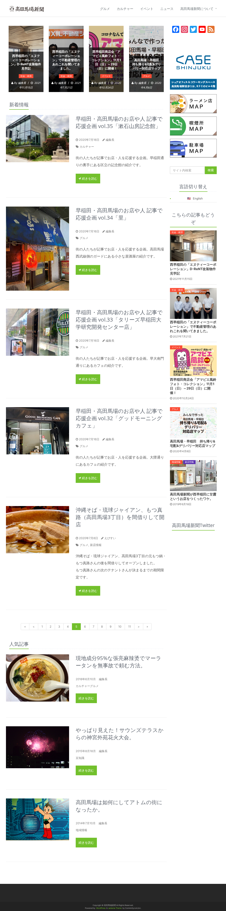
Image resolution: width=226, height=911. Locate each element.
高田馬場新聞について (196, 9)
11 (129, 626)
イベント (146, 9)
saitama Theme (115, 908)
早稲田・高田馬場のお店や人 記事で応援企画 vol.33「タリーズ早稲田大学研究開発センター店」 (119, 319)
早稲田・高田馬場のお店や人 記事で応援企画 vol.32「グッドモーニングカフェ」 (119, 418)
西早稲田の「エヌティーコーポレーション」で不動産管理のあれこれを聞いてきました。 (66, 60)
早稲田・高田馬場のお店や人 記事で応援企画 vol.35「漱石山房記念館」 (119, 122)
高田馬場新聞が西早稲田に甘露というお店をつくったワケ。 (193, 496)
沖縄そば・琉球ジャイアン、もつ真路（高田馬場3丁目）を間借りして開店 (120, 517)
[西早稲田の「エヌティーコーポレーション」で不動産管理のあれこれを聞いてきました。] (193, 303)
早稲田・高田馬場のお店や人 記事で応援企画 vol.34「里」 (119, 214)
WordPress (100, 908)
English (198, 198)
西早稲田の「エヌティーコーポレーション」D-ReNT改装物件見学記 (26, 62)
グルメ (105, 9)
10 (119, 626)
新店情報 (96, 545)
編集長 (110, 139)
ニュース (166, 9)
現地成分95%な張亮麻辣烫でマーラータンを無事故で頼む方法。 (118, 661)
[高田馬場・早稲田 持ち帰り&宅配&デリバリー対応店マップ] (193, 422)
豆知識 (80, 758)
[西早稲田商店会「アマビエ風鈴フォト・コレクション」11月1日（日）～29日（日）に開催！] (193, 360)
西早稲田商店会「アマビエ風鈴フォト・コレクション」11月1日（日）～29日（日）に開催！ (106, 60)
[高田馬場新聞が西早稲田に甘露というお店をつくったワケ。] (193, 475)
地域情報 (81, 830)
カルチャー (125, 9)
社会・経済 (26, 76)
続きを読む (89, 178)
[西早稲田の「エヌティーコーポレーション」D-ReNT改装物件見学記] (193, 245)
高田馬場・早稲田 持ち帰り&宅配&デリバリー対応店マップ (147, 64)
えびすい (110, 538)
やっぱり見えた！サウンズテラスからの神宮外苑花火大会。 (120, 733)
